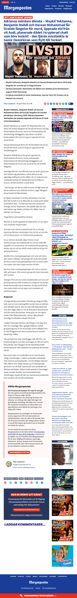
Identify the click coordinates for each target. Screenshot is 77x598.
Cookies (37, 588)
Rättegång (29, 479)
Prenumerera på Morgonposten (26, 510)
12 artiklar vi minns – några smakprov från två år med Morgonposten (62, 118)
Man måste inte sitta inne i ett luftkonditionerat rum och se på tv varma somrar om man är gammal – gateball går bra (62, 198)
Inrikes (35, 576)
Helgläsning (43, 576)
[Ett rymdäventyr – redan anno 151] (62, 490)
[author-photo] (9, 465)
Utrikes (28, 576)
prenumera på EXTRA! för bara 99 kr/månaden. (26, 433)
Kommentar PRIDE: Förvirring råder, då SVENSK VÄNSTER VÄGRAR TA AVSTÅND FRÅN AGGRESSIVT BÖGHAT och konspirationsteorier (62, 238)
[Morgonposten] (21, 8)
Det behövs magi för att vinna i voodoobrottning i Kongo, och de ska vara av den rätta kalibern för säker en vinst (62, 279)
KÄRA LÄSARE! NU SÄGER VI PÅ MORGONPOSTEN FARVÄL (62, 156)
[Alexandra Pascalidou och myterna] (62, 566)
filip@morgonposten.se (22, 464)
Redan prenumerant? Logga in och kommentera (26, 515)
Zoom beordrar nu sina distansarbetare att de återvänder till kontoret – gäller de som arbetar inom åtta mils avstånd (62, 323)
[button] (13, 2)
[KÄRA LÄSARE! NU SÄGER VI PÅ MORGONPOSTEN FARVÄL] (62, 170)
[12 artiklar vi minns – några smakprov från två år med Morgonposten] (62, 132)
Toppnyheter (62, 576)
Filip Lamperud (9, 103)
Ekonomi (13, 576)
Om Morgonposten (27, 588)
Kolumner (52, 576)
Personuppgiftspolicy (49, 588)
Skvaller (21, 576)
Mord (21, 479)
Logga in (72, 2)
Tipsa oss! (5, 2)
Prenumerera (63, 2)
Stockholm (38, 479)
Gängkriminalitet (11, 479)
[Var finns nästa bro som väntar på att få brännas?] (62, 464)
